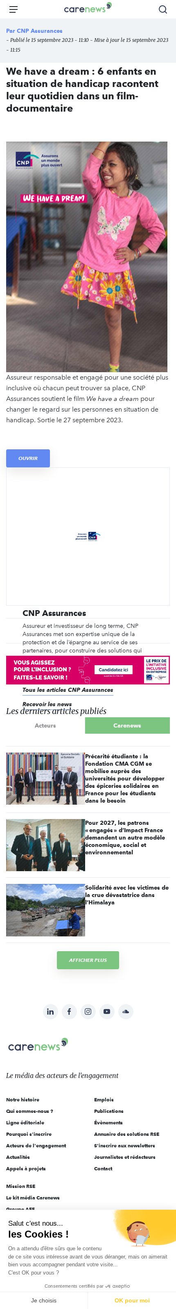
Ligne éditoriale (25, 1122)
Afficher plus (88, 960)
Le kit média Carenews (33, 1198)
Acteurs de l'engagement (36, 1145)
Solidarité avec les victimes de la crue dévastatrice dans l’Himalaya (127, 895)
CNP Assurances (40, 30)
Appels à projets (26, 1168)
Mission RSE (20, 1186)
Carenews (127, 725)
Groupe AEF (20, 1209)
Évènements (108, 1122)
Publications (109, 1111)
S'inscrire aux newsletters (124, 1145)
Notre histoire (22, 1099)
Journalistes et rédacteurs (125, 1157)
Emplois (104, 1099)
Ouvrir (28, 458)
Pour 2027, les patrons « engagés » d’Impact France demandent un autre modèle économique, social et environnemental (125, 837)
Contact (103, 1168)
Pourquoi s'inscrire (29, 1134)
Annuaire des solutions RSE (126, 1134)
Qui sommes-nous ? (29, 1111)
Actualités (18, 1157)
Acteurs (45, 725)
